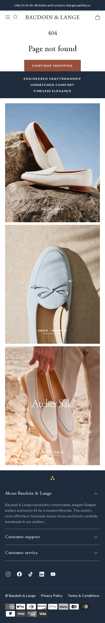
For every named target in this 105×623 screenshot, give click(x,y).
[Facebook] (19, 574)
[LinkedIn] (42, 574)
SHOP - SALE (52, 452)
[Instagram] (8, 574)
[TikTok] (31, 574)
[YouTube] (53, 574)
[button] (7, 17)
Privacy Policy (51, 595)
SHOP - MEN (52, 209)
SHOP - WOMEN (52, 330)
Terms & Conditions (83, 595)
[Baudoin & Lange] (52, 17)
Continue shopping (52, 66)
